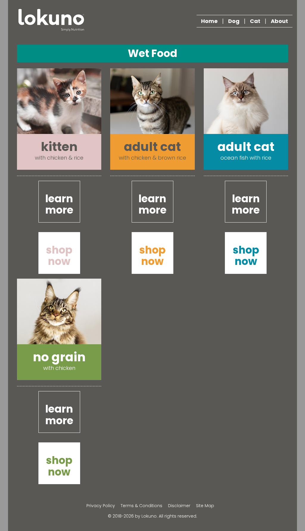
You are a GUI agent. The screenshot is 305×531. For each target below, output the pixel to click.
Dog (233, 21)
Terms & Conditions (141, 506)
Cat (255, 21)
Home (209, 21)
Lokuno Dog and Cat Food (51, 20)
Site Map (205, 506)
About (279, 21)
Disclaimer (179, 506)
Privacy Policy (100, 506)
